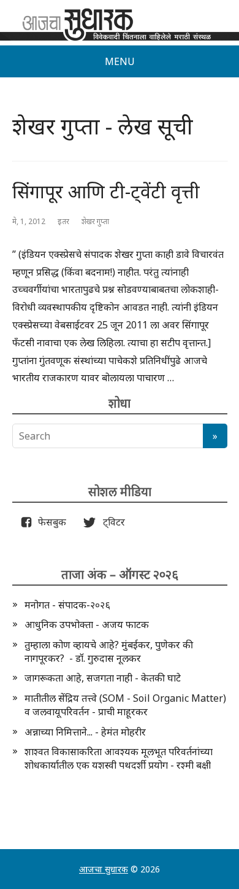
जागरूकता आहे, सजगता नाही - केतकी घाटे (103, 678)
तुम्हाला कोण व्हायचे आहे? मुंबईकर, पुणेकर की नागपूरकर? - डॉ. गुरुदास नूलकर (109, 651)
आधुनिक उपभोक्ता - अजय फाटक (87, 624)
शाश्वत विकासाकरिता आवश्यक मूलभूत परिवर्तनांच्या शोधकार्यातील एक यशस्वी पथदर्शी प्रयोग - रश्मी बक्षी (119, 758)
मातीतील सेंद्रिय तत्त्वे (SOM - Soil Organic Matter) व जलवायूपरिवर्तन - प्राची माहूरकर (125, 704)
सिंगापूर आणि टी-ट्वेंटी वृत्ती (106, 191)
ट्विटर (110, 522)
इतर (63, 221)
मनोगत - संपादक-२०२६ (67, 604)
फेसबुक (49, 522)
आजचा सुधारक (103, 869)
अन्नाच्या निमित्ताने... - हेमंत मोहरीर (85, 732)
